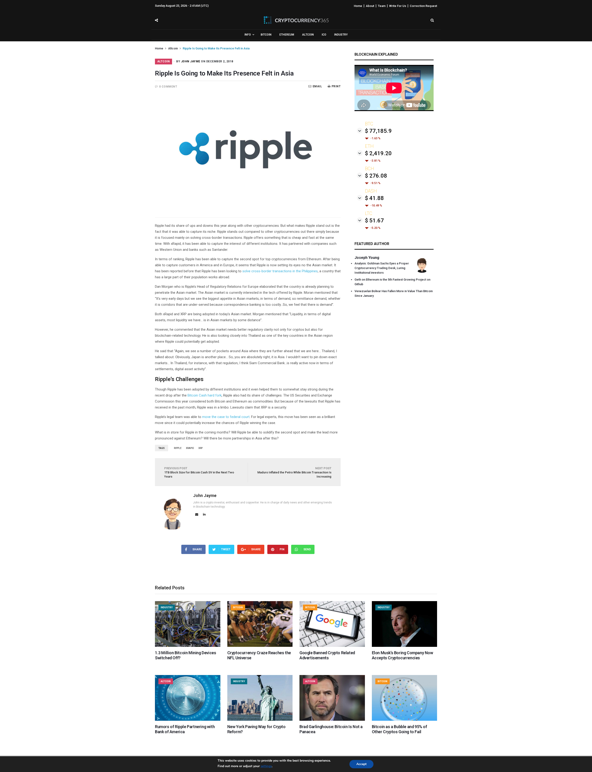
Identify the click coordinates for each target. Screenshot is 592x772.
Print (336, 86)
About (370, 6)
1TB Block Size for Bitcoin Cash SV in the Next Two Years (199, 472)
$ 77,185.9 (378, 131)
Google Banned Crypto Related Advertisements (327, 655)
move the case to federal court (226, 417)
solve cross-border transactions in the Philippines (280, 271)
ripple (178, 448)
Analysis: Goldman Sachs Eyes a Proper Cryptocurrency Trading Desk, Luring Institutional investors (382, 268)
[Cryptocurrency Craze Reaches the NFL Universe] (260, 646)
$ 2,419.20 (378, 153)
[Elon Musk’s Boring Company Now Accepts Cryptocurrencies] (404, 646)
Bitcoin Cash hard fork (205, 395)
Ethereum (286, 34)
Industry (341, 34)
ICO (324, 34)
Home (358, 6)
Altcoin (308, 34)
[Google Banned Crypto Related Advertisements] (332, 646)
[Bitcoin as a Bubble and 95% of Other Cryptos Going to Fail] (404, 719)
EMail (317, 86)
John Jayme (190, 61)
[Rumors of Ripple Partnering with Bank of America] (187, 719)
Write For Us (397, 6)
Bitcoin (266, 34)
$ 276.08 (376, 176)
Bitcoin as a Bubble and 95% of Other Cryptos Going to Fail (399, 729)
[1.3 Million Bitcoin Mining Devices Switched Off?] (187, 646)
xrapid (190, 448)
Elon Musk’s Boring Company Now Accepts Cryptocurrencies (402, 655)
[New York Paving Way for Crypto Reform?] (260, 719)
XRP (200, 448)
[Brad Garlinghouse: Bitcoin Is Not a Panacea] (332, 719)
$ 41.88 (374, 198)
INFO (247, 34)
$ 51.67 (374, 220)
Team (381, 6)
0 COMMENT (168, 86)
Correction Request (423, 6)
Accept (361, 764)
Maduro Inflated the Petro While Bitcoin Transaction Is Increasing (294, 472)
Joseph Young (367, 257)
